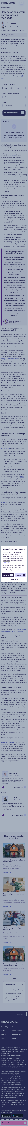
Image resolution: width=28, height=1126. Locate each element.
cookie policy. (6, 562)
